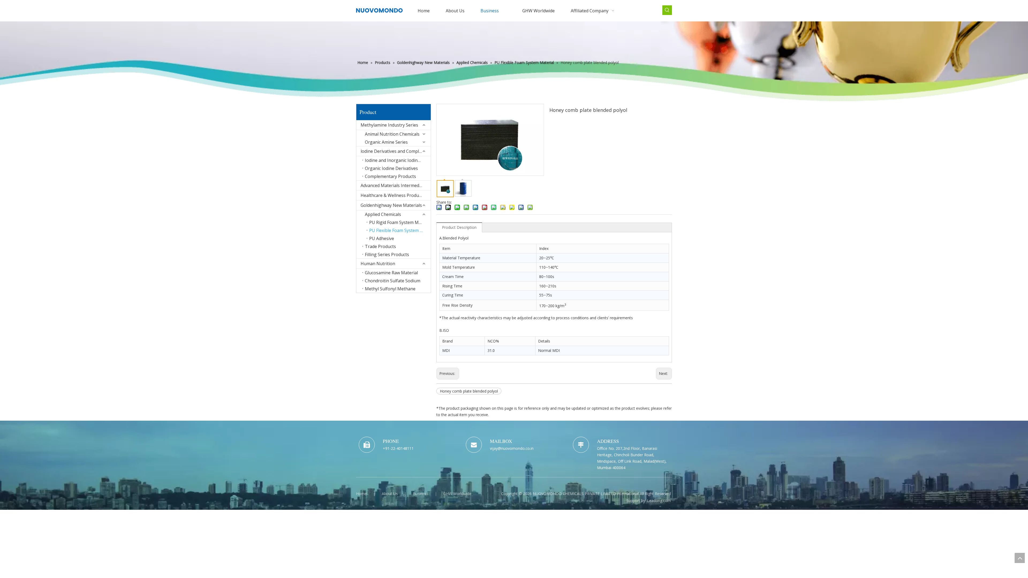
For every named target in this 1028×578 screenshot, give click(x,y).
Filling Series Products (387, 254)
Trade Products (380, 246)
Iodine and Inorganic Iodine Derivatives (398, 160)
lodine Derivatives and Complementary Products (396, 151)
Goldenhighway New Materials (391, 205)
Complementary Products (390, 176)
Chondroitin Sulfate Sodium (392, 281)
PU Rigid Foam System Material (400, 222)
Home (361, 493)
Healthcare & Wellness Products (393, 195)
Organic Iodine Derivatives (391, 168)
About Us (390, 493)
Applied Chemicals (383, 214)
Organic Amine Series (386, 142)
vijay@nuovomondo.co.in (512, 448)
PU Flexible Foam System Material (400, 230)
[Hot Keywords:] (667, 10)
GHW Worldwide (457, 493)
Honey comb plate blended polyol (469, 391)
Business (420, 493)
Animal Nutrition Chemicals (392, 134)
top (1020, 558)
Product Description (459, 227)
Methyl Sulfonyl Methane (390, 289)
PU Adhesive (381, 238)
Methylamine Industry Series (389, 125)
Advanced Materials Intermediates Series (396, 185)
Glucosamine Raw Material (391, 273)
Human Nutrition (378, 264)
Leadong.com (659, 500)
